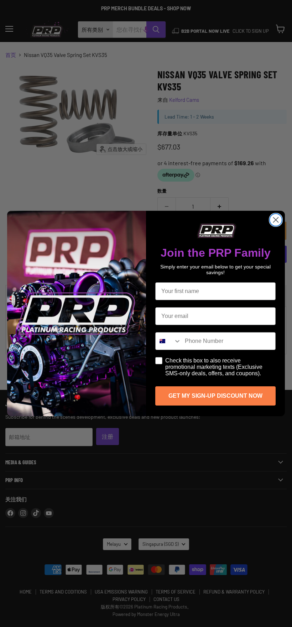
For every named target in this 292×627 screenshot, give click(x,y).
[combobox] (168, 341)
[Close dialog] (276, 220)
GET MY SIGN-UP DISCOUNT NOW (215, 396)
